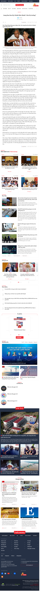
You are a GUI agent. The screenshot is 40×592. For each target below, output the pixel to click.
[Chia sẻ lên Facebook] (28, 22)
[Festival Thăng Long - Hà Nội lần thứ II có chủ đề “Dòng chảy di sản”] (10, 465)
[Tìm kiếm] (4, 5)
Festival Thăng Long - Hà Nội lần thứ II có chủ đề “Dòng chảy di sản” (9, 472)
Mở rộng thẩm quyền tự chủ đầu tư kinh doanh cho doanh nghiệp (9, 457)
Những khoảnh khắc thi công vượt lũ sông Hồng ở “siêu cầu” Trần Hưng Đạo (29, 472)
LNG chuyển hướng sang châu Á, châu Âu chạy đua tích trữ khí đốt (18, 303)
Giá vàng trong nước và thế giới (9, 519)
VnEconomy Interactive (27, 519)
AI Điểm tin (19, 383)
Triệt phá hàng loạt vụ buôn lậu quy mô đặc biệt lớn (28, 457)
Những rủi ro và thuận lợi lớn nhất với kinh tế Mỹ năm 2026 (27, 247)
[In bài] (3, 22)
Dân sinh (3, 154)
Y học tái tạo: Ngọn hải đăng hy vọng (27, 378)
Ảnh (2, 555)
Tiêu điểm (5, 8)
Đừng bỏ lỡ (5, 260)
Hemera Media (17, 584)
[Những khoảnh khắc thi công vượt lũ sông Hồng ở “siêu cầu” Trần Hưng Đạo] (29, 465)
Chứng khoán (3, 1)
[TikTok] (12, 573)
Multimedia (5, 342)
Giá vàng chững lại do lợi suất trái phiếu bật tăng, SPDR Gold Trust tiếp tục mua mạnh (20, 308)
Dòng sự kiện (20, 479)
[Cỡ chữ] (5, 22)
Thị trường (30, 8)
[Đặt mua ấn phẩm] (35, 4)
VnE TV (18, 1)
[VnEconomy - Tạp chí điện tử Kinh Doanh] (19, 532)
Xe (15, 1)
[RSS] (2, 577)
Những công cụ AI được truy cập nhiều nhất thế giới (15, 293)
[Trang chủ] (1, 8)
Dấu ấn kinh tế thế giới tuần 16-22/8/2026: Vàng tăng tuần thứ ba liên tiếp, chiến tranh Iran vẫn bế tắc (27, 199)
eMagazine (35, 342)
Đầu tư (9, 8)
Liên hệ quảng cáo (29, 565)
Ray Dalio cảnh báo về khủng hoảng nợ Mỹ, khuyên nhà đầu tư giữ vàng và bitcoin (10, 275)
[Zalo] (15, 573)
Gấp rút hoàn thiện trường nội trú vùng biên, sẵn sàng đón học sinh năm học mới (18, 436)
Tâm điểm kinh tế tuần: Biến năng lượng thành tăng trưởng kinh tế (10, 378)
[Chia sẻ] (36, 22)
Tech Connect (24, 1)
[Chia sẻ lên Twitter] (30, 22)
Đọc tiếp (4, 195)
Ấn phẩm (19, 314)
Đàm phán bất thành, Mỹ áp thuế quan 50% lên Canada (27, 235)
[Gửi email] (32, 22)
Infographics (30, 342)
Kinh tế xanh (24, 8)
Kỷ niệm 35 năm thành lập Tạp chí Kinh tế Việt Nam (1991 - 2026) (29, 493)
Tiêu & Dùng (10, 1)
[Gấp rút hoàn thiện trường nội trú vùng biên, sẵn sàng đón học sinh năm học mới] (19, 423)
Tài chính (14, 8)
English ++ (31, 1)
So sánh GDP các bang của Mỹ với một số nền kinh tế (15, 289)
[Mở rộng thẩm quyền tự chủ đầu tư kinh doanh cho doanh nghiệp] (10, 449)
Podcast (26, 342)
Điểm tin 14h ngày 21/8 (12, 387)
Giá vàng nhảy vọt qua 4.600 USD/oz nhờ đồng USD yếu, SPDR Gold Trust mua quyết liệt (21, 299)
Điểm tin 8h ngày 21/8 (12, 400)
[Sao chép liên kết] (34, 22)
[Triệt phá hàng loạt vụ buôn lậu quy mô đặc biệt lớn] (29, 449)
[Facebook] (2, 573)
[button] (28, 282)
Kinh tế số (19, 8)
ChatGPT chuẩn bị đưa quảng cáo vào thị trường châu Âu (27, 210)
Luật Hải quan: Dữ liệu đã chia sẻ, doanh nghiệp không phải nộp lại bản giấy (29, 168)
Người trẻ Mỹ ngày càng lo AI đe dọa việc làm (27, 224)
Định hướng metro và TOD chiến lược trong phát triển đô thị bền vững (9, 494)
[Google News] (24, 22)
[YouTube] (8, 573)
